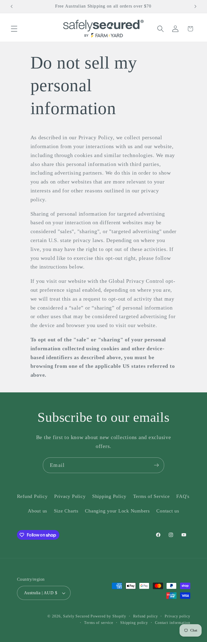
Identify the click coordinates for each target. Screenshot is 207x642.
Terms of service (98, 623)
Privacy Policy (70, 496)
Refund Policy (32, 496)
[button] (14, 28)
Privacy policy (177, 616)
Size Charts (66, 511)
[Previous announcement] (12, 6)
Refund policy (145, 616)
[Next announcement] (195, 6)
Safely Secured (76, 616)
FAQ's (182, 496)
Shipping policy (134, 623)
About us (37, 511)
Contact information (172, 623)
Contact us (167, 511)
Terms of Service (151, 496)
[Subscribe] (156, 465)
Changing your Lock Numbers (117, 511)
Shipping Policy (109, 496)
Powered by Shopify (108, 616)
